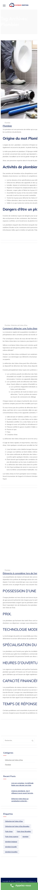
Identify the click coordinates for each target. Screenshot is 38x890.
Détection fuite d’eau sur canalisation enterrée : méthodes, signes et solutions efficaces (22, 800)
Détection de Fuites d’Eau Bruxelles (17, 826)
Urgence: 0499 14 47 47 (21, 870)
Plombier (7, 122)
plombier (25, 836)
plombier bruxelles (11, 852)
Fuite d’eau (9, 831)
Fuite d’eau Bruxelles (24, 831)
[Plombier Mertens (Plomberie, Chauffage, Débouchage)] (19, 5)
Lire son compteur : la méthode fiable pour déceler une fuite (22, 784)
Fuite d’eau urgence (11, 836)
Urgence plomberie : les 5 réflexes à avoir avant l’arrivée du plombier (22, 792)
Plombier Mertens (21, 881)
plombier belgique (11, 842)
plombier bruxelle (11, 847)
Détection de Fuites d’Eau (19, 325)
